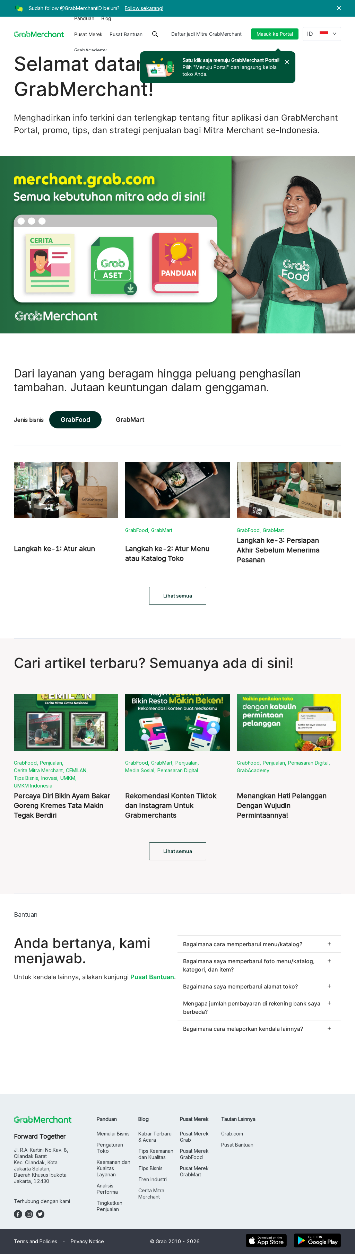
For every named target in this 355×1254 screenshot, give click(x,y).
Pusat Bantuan (126, 34)
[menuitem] (84, 18)
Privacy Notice (87, 1241)
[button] (339, 8)
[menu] (109, 34)
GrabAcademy (90, 50)
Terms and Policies (35, 1241)
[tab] (259, 944)
